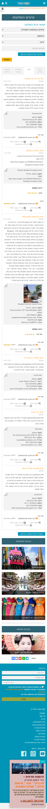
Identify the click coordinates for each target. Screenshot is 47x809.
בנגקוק (27, 8)
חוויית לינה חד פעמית (34, 78)
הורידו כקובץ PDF (16, 142)
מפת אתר (41, 734)
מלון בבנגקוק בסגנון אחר (33, 216)
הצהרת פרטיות (39, 739)
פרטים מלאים (23, 653)
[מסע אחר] (23, 3)
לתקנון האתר (18, 689)
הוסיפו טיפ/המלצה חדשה (31, 54)
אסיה (37, 8)
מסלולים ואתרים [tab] (18, 70)
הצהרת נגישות (40, 737)
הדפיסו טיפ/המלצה (22, 144)
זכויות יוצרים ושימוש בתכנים (35, 742)
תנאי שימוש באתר (38, 725)
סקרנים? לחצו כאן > (32, 800)
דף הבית (42, 8)
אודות (43, 719)
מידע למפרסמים (39, 722)
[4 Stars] (5, 137)
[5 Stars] (4, 137)
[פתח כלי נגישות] (2, 9)
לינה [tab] (28, 69)
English (42, 713)
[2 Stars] (8, 137)
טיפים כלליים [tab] (39, 70)
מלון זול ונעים (37, 412)
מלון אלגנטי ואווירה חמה (33, 468)
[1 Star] (10, 137)
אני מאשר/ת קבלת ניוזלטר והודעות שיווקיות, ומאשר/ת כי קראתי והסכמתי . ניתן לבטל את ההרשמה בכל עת (25, 690)
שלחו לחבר (34, 142)
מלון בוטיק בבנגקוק (35, 150)
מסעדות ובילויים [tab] (7, 70)
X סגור (43, 761)
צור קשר (42, 716)
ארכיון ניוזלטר (40, 731)
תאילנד (32, 8)
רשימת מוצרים (40, 728)
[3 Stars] (7, 137)
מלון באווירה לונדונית (34, 357)
